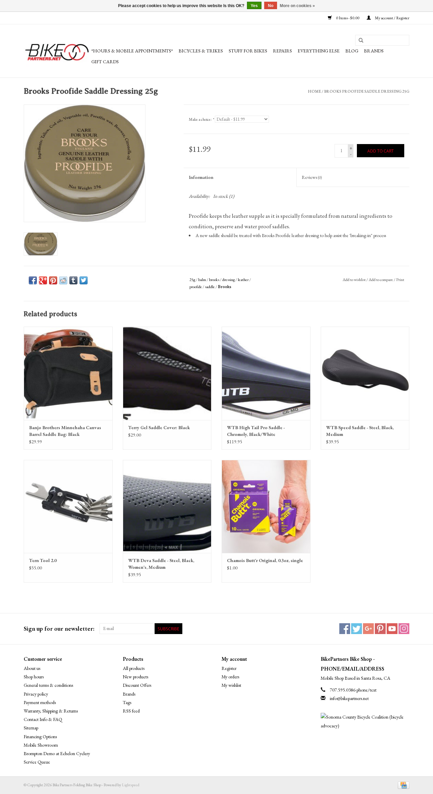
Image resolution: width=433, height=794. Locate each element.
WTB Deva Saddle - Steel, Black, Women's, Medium (161, 563)
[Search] (361, 40)
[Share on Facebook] (33, 280)
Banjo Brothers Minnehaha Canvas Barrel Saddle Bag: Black (65, 430)
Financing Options (40, 736)
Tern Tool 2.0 (42, 560)
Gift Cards (105, 62)
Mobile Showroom (41, 745)
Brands (374, 51)
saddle (210, 286)
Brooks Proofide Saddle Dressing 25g (366, 91)
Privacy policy (36, 694)
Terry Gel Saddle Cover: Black (159, 427)
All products (133, 668)
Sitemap (31, 728)
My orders (230, 677)
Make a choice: (201, 119)
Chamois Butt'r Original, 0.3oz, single (265, 560)
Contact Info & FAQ (43, 719)
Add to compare (381, 279)
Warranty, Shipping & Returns (51, 711)
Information (201, 177)
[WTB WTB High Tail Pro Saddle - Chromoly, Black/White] (266, 373)
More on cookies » (297, 5)
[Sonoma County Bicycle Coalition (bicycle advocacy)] (365, 721)
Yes (254, 5)
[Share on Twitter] (83, 280)
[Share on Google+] (43, 280)
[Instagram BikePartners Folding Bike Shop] (403, 628)
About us (32, 668)
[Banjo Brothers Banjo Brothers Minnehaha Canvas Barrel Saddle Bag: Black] (68, 373)
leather (243, 279)
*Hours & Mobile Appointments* (132, 51)
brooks (214, 279)
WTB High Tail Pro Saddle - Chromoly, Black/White (256, 430)
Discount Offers (137, 685)
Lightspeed (130, 785)
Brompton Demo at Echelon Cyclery (57, 753)
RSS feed (131, 711)
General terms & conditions (48, 685)
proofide (195, 286)
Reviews (312, 177)
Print (400, 279)
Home (314, 91)
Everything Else (319, 51)
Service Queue (37, 762)
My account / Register (391, 18)
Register (229, 668)
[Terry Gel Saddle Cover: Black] (167, 373)
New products (135, 677)
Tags (127, 702)
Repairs (282, 51)
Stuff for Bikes (248, 51)
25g (192, 279)
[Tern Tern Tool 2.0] (68, 506)
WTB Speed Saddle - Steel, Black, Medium (360, 430)
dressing (228, 279)
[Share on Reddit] (63, 280)
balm (202, 279)
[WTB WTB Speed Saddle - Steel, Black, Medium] (365, 373)
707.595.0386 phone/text (353, 690)
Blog (351, 51)
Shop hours (34, 677)
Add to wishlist (354, 279)
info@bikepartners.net (349, 698)
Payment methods (40, 702)
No (270, 5)
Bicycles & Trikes (201, 51)
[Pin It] (53, 280)
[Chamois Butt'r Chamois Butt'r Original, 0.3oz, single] (266, 506)
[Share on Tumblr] (73, 280)
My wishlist (231, 685)
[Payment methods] (402, 785)
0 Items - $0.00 (347, 18)
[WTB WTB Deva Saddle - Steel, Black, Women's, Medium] (167, 506)
